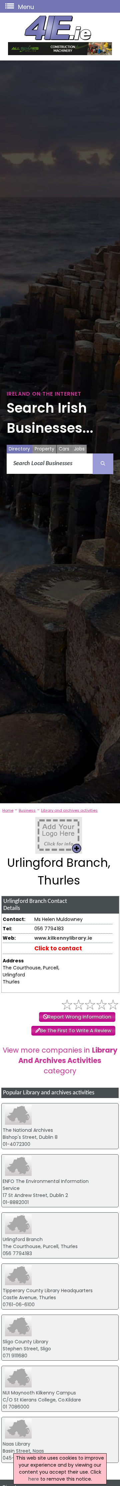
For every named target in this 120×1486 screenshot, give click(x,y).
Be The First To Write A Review (75, 1030)
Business (27, 810)
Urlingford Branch (23, 1239)
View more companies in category (60, 1060)
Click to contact (58, 948)
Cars (64, 448)
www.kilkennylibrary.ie (63, 938)
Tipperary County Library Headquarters (48, 1290)
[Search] (103, 463)
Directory (19, 448)
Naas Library (16, 1444)
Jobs (79, 448)
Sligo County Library (25, 1341)
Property (44, 448)
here (33, 1479)
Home (7, 810)
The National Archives (28, 1130)
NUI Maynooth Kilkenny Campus (39, 1392)
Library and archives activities (69, 810)
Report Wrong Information (79, 1017)
